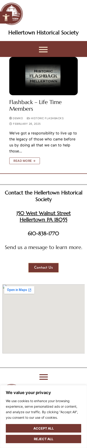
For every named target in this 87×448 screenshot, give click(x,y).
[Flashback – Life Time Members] (43, 76)
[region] (43, 416)
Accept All (43, 428)
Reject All (43, 439)
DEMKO (17, 118)
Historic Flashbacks (47, 118)
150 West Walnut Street (43, 213)
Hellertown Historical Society (43, 32)
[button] (6, 18)
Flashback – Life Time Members (35, 105)
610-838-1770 (43, 233)
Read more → (24, 161)
